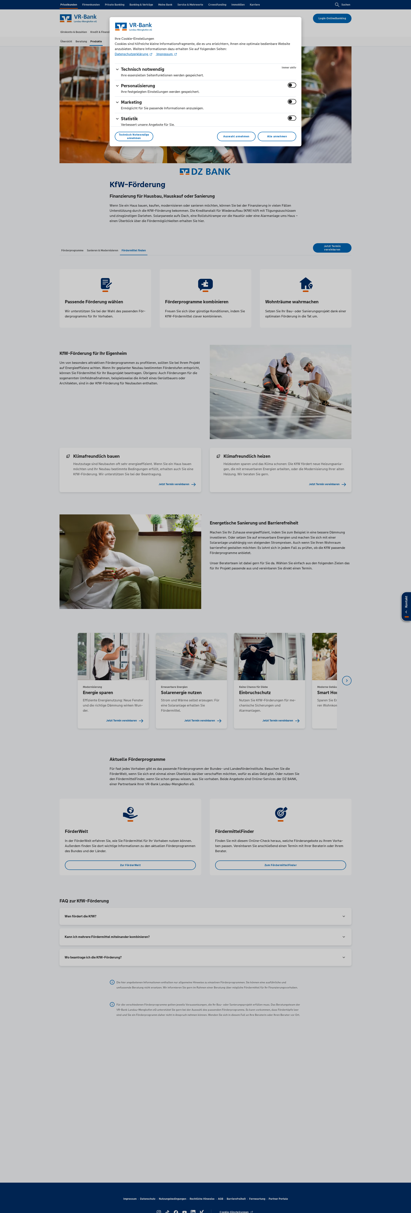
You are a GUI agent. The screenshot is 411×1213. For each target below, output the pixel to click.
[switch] (292, 85)
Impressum (165, 54)
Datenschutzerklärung (132, 54)
